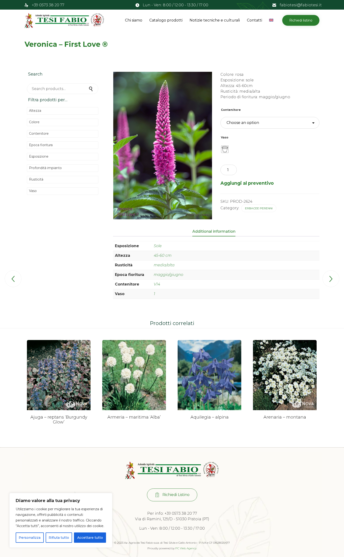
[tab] (216, 231)
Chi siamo (133, 20)
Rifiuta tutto (59, 537)
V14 (157, 284)
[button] (300, 20)
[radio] (224, 149)
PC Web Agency (186, 548)
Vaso (224, 137)
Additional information (213, 231)
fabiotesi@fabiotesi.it (301, 5)
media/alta (164, 265)
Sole (158, 246)
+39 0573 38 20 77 (48, 5)
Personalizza (29, 537)
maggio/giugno (168, 274)
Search (91, 88)
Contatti (254, 20)
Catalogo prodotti (166, 20)
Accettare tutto (90, 537)
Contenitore (231, 110)
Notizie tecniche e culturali (215, 20)
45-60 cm (163, 255)
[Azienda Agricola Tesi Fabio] (64, 20)
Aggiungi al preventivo (247, 183)
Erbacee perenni (259, 208)
